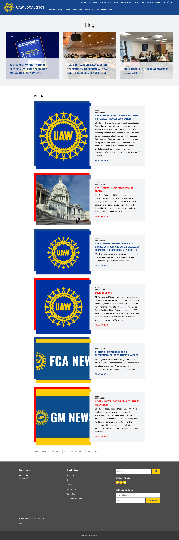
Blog (60, 10)
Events (67, 10)
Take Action (77, 10)
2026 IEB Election (126, 2)
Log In (20, 523)
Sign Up (153, 500)
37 (68, 452)
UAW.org (83, 2)
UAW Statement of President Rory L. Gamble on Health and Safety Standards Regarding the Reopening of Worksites (117, 246)
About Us (52, 10)
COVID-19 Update (104, 293)
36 (64, 452)
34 (57, 452)
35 (61, 452)
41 (84, 452)
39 (76, 452)
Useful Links (92, 2)
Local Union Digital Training (108, 2)
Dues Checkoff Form (103, 10)
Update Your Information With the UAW (147, 2)
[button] (156, 471)
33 (53, 452)
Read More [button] (101, 160)
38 (72, 452)
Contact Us (88, 10)
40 (80, 452)
